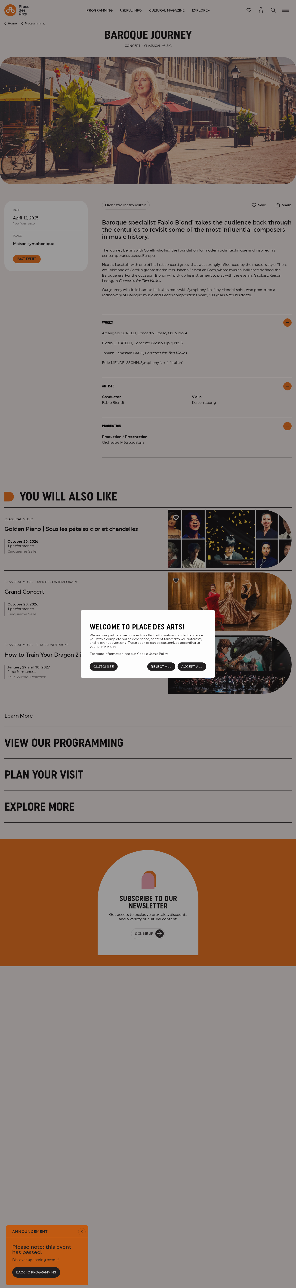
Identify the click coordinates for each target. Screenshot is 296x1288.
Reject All (161, 666)
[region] (148, 644)
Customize (103, 666)
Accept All (192, 666)
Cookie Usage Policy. (152, 654)
